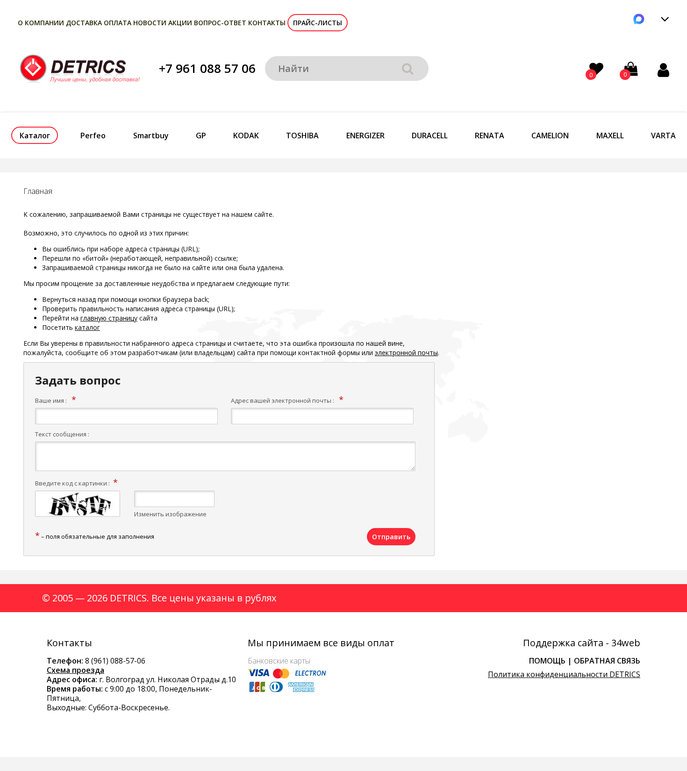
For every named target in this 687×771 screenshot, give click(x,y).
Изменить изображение (170, 514)
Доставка (84, 22)
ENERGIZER (365, 135)
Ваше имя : (51, 400)
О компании (41, 22)
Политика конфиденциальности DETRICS (564, 674)
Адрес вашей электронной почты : (282, 400)
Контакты (267, 22)
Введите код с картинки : (72, 483)
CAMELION (550, 135)
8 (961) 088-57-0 (113, 661)
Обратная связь (607, 661)
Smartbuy (151, 135)
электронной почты (406, 352)
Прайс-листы (317, 22)
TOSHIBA (302, 135)
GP (201, 135)
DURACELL (430, 135)
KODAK (246, 135)
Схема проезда (75, 670)
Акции (180, 22)
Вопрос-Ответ (220, 22)
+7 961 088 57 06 (207, 68)
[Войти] (663, 70)
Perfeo (93, 135)
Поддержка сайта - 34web (581, 643)
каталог (87, 327)
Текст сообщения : (62, 434)
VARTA (663, 135)
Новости (149, 22)
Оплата (117, 22)
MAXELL (610, 135)
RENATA (489, 135)
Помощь (547, 661)
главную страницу (108, 318)
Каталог (35, 135)
